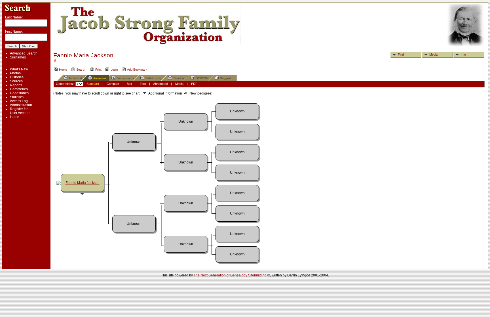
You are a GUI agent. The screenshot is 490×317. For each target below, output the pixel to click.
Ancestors (99, 78)
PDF (194, 83)
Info (463, 54)
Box (129, 83)
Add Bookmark (137, 69)
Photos (15, 73)
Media (433, 54)
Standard (92, 83)
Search (81, 69)
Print (98, 69)
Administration (21, 105)
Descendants (125, 78)
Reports (16, 85)
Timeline (178, 78)
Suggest (225, 78)
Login (114, 69)
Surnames (18, 57)
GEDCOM (202, 78)
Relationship (153, 78)
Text (143, 83)
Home (14, 117)
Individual (75, 78)
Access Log (19, 101)
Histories (17, 77)
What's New (19, 69)
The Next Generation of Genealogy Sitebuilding (230, 275)
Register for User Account (20, 111)
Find (401, 54)
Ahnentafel (160, 83)
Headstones (19, 93)
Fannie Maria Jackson (83, 183)
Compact (113, 83)
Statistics (17, 97)
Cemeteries (19, 89)
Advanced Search (23, 53)
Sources (16, 81)
